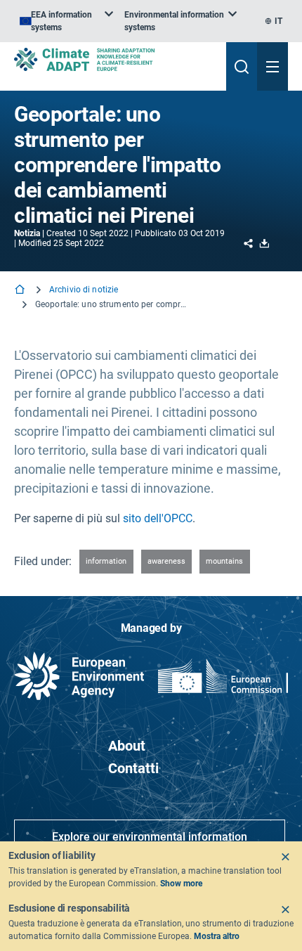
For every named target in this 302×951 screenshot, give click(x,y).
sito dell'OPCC (157, 518)
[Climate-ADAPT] (114, 59)
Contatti (133, 768)
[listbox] (66, 21)
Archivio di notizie (83, 290)
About (126, 745)
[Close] (285, 857)
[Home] (21, 290)
